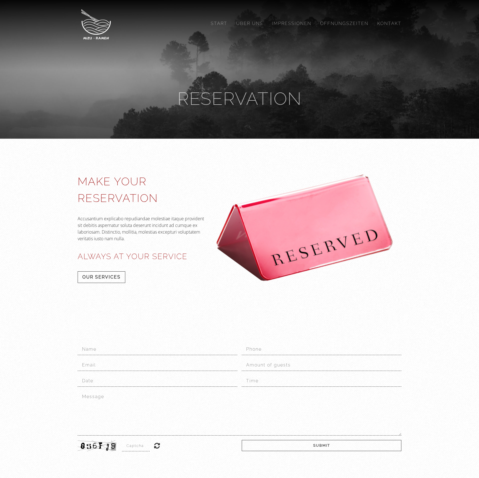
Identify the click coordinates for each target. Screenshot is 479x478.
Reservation (239, 98)
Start (219, 23)
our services (101, 277)
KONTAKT (389, 23)
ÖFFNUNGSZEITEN (344, 23)
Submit (321, 445)
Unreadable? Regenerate (157, 445)
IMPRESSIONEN (291, 23)
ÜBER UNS (249, 23)
